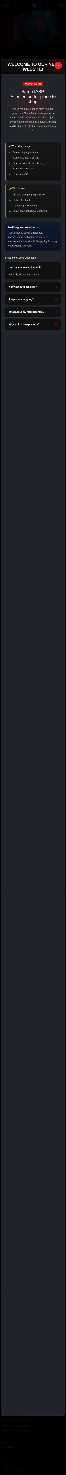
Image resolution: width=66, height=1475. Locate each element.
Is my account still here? (23, 286)
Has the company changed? (25, 267)
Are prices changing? (21, 299)
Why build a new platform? (24, 324)
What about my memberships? (26, 312)
